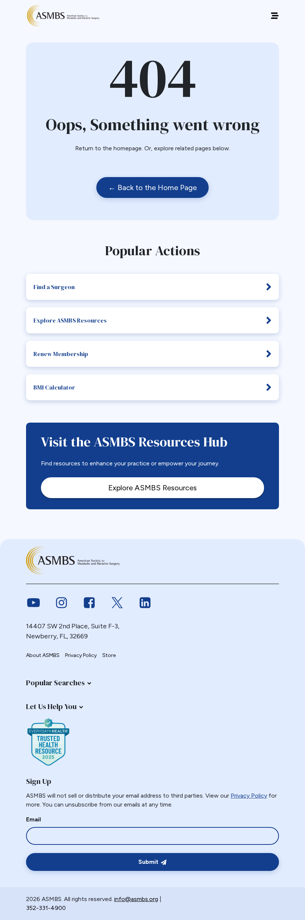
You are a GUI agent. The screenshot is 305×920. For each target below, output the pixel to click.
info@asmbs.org (136, 899)
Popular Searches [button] (55, 682)
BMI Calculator (54, 387)
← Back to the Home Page (152, 187)
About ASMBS (43, 655)
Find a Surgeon (54, 287)
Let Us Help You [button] (51, 706)
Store (109, 655)
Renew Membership (60, 354)
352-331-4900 (46, 907)
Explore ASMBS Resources (70, 320)
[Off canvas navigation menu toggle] (275, 16)
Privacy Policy (81, 655)
